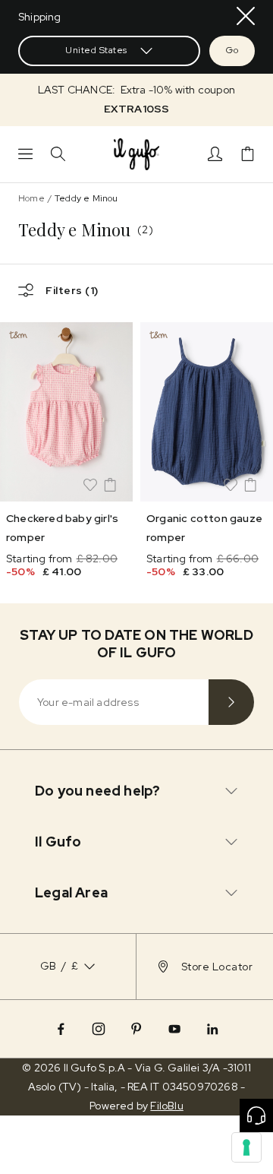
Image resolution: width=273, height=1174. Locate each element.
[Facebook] (61, 1029)
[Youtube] (174, 1029)
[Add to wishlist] (90, 485)
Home (31, 198)
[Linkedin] (212, 1029)
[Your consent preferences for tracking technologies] (246, 1147)
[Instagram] (99, 1029)
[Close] (246, 16)
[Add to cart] (110, 485)
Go (232, 50)
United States (96, 50)
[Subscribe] (231, 702)
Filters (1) (72, 290)
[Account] (215, 154)
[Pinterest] (136, 1029)
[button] (136, 100)
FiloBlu (166, 1105)
